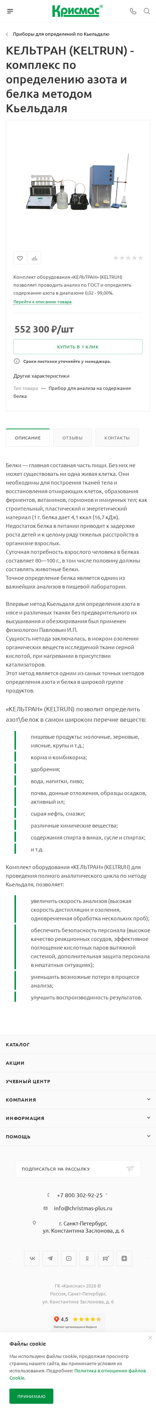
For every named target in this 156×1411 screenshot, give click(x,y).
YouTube (69, 1258)
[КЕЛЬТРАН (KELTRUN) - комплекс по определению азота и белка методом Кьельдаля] (78, 184)
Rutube (106, 1258)
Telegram (50, 1258)
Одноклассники (87, 1258)
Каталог (18, 1044)
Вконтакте (32, 1258)
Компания (21, 1100)
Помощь (18, 1136)
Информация (25, 1118)
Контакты (117, 437)
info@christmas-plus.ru (83, 1207)
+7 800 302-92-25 (80, 1195)
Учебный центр (28, 1081)
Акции (15, 1063)
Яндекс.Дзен (124, 1258)
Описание (28, 437)
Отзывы (72, 437)
